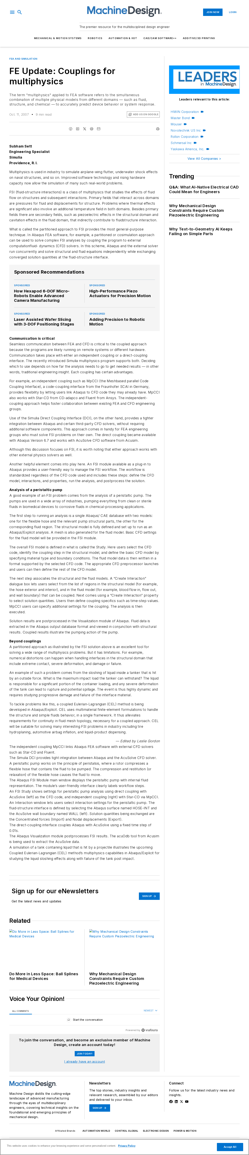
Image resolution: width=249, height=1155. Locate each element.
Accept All (230, 1146)
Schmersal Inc (181, 143)
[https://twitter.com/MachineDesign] (181, 1102)
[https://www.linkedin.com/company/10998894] (176, 1102)
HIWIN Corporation (185, 112)
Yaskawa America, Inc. (187, 149)
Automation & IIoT (123, 38)
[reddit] (92, 129)
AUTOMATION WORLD (96, 1130)
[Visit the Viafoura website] (149, 1030)
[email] (99, 129)
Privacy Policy (126, 1145)
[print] (158, 129)
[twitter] (85, 129)
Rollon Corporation (184, 137)
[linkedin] (78, 129)
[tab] (20, 1011)
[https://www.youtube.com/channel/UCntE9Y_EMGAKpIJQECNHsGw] (187, 1102)
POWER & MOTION (185, 1130)
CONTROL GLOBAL (126, 1130)
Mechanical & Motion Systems (58, 38)
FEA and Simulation (23, 58)
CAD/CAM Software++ (160, 38)
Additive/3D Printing (199, 38)
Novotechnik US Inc (186, 130)
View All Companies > (204, 159)
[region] (84, 1020)
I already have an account (84, 1061)
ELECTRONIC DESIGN (156, 1130)
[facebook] (71, 129)
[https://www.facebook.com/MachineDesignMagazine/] (171, 1102)
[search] (20, 12)
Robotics (95, 38)
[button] (12, 12)
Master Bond (180, 118)
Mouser (176, 124)
